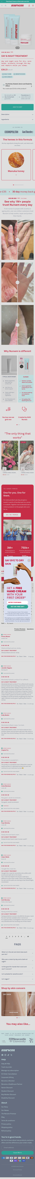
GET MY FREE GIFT (17, 607)
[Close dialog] (29, 560)
